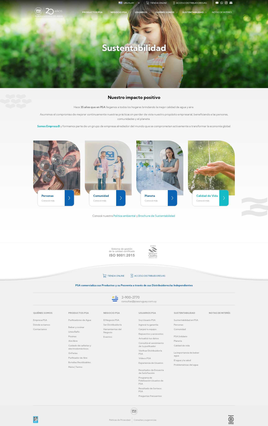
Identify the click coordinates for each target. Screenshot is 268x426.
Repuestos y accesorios (151, 334)
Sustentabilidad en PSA (186, 320)
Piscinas (72, 336)
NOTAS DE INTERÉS (219, 313)
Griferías (73, 353)
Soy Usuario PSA (147, 320)
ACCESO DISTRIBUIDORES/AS (191, 3)
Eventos (107, 336)
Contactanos (40, 329)
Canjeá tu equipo (147, 329)
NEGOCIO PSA (111, 313)
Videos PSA (145, 358)
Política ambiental (124, 216)
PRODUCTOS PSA (78, 313)
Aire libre (73, 340)
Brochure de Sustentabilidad (156, 216)
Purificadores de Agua (79, 320)
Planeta (178, 340)
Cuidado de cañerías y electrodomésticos (79, 347)
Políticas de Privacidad (119, 420)
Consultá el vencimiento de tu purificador (151, 345)
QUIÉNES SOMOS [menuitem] (164, 12)
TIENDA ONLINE (158, 3)
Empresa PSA (40, 320)
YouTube (217, 2)
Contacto (230, 2)
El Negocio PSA (111, 320)
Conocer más (69, 198)
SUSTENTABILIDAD (184, 313)
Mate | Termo (75, 367)
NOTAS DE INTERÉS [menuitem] (222, 12)
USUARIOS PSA (147, 313)
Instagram (226, 2)
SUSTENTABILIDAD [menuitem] (193, 12)
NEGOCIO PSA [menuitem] (119, 12)
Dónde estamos (41, 324)
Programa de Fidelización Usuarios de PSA (151, 380)
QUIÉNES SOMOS (42, 313)
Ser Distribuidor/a (112, 324)
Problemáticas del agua (186, 364)
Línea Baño (74, 331)
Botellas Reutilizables (79, 362)
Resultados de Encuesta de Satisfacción (151, 372)
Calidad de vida (182, 345)
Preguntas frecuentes (150, 396)
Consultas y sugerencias (145, 420)
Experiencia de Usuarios (151, 363)
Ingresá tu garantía (148, 324)
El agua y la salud (182, 360)
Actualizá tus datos (149, 338)
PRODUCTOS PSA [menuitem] (92, 12)
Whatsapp (221, 2)
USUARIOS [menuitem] (141, 12)
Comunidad (180, 329)
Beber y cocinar (76, 327)
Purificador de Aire (77, 357)
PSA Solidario (180, 336)
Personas (178, 324)
